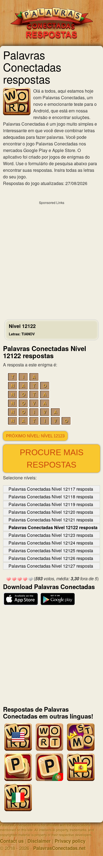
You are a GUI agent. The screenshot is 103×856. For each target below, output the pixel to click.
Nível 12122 (22, 329)
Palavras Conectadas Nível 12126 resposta (51, 558)
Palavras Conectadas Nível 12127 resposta (51, 566)
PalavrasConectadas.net (59, 848)
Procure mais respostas (51, 458)
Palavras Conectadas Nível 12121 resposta (51, 520)
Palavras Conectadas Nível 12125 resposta (51, 550)
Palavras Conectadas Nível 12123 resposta (51, 535)
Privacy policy (70, 841)
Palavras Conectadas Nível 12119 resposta (51, 504)
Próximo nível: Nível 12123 (35, 436)
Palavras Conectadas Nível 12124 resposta (51, 543)
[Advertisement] (51, 258)
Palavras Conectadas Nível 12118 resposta (51, 496)
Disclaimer (39, 841)
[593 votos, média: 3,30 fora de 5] (8, 579)
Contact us (12, 841)
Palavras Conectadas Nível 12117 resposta (51, 489)
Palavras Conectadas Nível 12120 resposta (51, 512)
